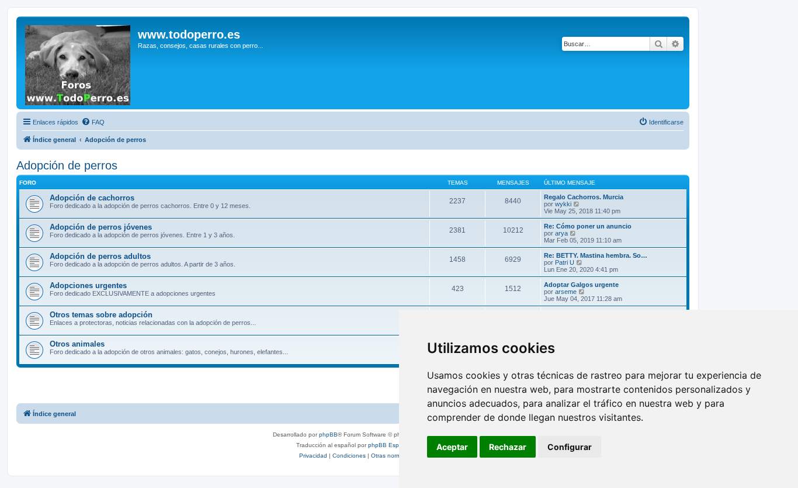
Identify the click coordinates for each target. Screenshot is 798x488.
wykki (563, 203)
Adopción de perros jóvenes (101, 227)
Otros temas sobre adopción (101, 314)
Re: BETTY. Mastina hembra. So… (595, 255)
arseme (566, 291)
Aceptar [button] (452, 447)
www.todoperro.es (189, 34)
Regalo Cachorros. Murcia (583, 196)
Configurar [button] (569, 447)
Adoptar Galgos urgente (581, 284)
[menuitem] (93, 122)
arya (561, 233)
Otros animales (77, 344)
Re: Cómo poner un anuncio (588, 226)
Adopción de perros (66, 165)
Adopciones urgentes (88, 285)
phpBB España (389, 445)
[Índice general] (78, 62)
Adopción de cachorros (92, 197)
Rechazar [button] (507, 447)
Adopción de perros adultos (100, 256)
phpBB (328, 434)
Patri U (564, 262)
